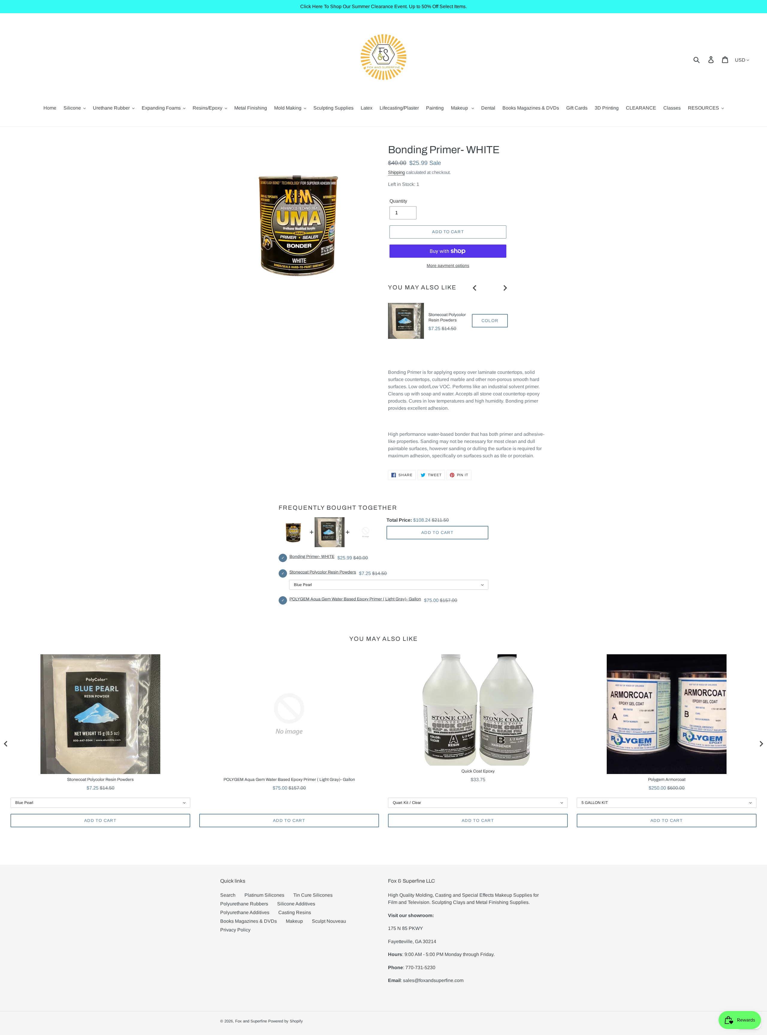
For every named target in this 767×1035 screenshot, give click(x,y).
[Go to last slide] (475, 288)
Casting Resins (294, 912)
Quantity (398, 201)
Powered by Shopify (285, 1021)
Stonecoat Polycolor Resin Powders (447, 317)
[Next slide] (505, 288)
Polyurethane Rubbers (244, 903)
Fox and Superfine (251, 1021)
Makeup (294, 921)
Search (227, 895)
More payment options (448, 265)
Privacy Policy (235, 929)
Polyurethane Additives (244, 912)
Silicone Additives (296, 903)
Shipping (396, 172)
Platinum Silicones (264, 895)
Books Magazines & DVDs (248, 921)
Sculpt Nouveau (329, 921)
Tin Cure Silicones (313, 895)
